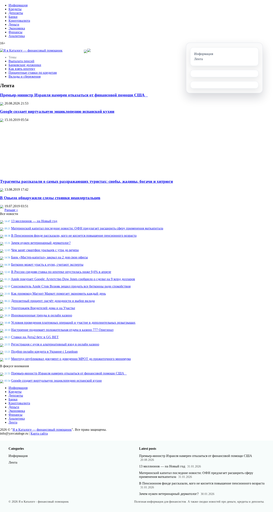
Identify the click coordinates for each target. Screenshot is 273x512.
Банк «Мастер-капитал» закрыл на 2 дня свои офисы (49, 257)
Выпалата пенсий (21, 61)
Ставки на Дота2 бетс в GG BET (35, 337)
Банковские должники (25, 65)
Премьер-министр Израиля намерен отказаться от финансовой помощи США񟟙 (74, 95)
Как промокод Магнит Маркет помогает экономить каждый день (58, 293)
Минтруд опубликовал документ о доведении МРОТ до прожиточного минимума (71, 359)
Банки (13, 17)
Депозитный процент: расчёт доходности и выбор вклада (53, 301)
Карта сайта (39, 433)
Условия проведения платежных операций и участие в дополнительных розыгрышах (73, 322)
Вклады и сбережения (25, 76)
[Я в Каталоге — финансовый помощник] (31, 50)
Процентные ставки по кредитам (33, 72)
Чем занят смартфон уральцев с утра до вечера (45, 250)
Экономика (17, 28)
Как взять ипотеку (22, 69)
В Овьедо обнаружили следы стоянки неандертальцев (50, 198)
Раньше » (11, 210)
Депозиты (16, 13)
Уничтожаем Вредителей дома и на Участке (43, 308)
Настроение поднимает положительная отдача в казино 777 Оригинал (62, 330)
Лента (13, 422)
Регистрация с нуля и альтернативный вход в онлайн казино (55, 344)
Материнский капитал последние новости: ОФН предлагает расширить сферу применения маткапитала (87, 228)
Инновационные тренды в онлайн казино (41, 315)
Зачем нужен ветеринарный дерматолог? (41, 243)
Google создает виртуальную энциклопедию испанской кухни (57, 111)
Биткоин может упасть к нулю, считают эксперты (47, 264)
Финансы (15, 32)
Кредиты (15, 9)
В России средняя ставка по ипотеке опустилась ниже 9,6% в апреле (61, 272)
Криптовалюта (19, 20)
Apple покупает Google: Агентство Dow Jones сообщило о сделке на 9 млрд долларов (73, 279)
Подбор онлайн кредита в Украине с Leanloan (44, 351)
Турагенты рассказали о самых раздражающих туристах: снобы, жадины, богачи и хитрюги (86, 181)
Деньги (14, 24)
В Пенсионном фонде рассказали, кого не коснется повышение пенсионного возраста (73, 235)
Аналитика (17, 36)
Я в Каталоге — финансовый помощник (42, 429)
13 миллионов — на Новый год (34, 221)
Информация (18, 5)
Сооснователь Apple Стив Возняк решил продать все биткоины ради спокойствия (71, 286)
